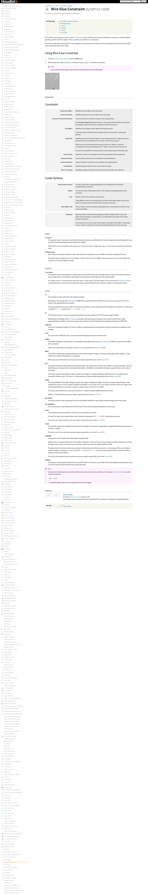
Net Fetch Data (8, 383)
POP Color (7, 424)
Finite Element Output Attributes (12, 6)
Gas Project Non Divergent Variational (14, 205)
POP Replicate (8, 492)
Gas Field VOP (7, 114)
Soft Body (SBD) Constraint (11, 709)
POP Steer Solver (8, 533)
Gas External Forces (9, 101)
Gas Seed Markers (9, 238)
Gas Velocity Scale (9, 277)
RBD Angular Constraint (10, 587)
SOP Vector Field (8, 672)
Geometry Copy (8, 311)
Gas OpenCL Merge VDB (10, 182)
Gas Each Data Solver (10, 86)
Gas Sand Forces (8, 233)
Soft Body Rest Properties (11, 726)
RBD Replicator (8, 621)
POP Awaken (7, 412)
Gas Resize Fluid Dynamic (11, 226)
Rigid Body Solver (9, 647)
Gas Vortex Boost (8, 290)
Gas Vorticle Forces (9, 298)
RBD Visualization (9, 631)
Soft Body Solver (8, 729)
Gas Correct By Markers (10, 68)
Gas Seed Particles (9, 241)
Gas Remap (7, 215)
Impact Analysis (8, 337)
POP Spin (6, 505)
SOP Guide (7, 662)
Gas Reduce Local (9, 210)
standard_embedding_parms (12, 888)
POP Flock (6, 445)
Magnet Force (7, 357)
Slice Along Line (8, 690)
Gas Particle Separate (10, 189)
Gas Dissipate (7, 81)
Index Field (7, 342)
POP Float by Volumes (10, 443)
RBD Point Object (8, 619)
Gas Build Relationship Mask (11, 50)
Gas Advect (7, 21)
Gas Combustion (8, 63)
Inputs (63, 26)
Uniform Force (8, 795)
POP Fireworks (8, 440)
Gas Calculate (7, 57)
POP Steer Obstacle (9, 523)
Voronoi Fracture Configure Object (13, 834)
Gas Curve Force (8, 73)
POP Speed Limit (8, 502)
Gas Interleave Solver (9, 143)
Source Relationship (9, 751)
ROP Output (7, 634)
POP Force (7, 450)
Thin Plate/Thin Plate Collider (12, 790)
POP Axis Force (8, 414)
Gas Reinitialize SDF (9, 213)
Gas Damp (7, 76)
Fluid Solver (7, 16)
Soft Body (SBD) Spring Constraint (13, 714)
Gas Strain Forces (8, 251)
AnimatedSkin (68, 495)
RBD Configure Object (10, 598)
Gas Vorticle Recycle (9, 303)
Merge (5, 368)
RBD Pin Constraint (9, 616)
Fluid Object (7, 13)
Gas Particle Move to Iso (10, 187)
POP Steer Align (8, 513)
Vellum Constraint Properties (12, 805)
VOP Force (7, 798)
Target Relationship (9, 785)
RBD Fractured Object (10, 600)
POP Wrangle (7, 557)
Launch (56, 495)
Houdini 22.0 (49, 6)
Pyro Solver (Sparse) (9, 585)
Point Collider (7, 572)
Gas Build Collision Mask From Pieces (14, 45)
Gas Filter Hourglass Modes (11, 122)
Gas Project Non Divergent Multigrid (13, 202)
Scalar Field (7, 675)
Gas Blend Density (9, 37)
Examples (64, 33)
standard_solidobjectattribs (11, 893)
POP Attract (7, 404)
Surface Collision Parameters (12, 774)
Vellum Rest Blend (9, 813)
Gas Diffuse (7, 78)
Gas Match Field (8, 161)
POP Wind (6, 551)
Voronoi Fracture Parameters (12, 836)
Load (48, 495)
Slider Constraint (8, 696)
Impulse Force (8, 339)
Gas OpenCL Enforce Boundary (12, 179)
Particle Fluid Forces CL (10, 562)
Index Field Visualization (10, 345)
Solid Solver (7, 744)
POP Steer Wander (9, 538)
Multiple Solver (8, 378)
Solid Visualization (9, 748)
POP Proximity (8, 489)
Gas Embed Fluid (8, 89)
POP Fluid (6, 448)
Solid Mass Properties (10, 739)
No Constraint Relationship (11, 388)
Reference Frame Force (10, 642)
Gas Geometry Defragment (11, 125)
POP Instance (7, 461)
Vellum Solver (7, 816)
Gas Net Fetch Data (9, 164)
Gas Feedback (7, 109)
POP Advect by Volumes (10, 401)
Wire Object (76, 37)
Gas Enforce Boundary (10, 91)
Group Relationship (9, 329)
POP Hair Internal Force (10, 458)
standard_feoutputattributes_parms (14, 890)
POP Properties (8, 487)
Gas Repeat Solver (9, 218)
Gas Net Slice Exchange (10, 174)
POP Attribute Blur (9, 406)
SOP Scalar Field (8, 667)
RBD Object (7, 611)
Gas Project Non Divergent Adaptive (13, 200)
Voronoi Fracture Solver (10, 839)
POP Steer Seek (8, 528)
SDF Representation (9, 657)
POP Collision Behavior (10, 417)
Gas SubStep (7, 257)
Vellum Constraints (9, 808)
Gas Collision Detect (9, 60)
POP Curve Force (8, 427)
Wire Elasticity (8, 859)
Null (5, 393)
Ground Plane (7, 324)
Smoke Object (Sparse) (10, 701)
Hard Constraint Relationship (12, 332)
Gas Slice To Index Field (10, 246)
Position (6, 580)
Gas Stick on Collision (10, 249)
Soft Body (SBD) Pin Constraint (12, 711)
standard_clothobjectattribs (11, 885)
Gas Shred (7, 244)
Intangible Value (8, 352)
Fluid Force (7, 11)
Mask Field (7, 360)
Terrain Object (8, 787)
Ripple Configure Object (10, 649)
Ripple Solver (7, 654)
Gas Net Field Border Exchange (12, 166)
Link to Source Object (10, 355)
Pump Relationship (9, 582)
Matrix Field (7, 362)
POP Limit (6, 469)
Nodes (57, 6)
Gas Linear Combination (10, 153)
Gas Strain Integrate (9, 254)
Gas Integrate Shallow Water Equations (14, 138)
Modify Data (7, 370)
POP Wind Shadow (9, 554)
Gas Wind (6, 308)
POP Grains (7, 453)
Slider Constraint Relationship (12, 698)
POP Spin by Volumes (10, 507)
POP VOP (6, 546)
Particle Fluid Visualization (11, 564)
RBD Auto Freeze (8, 593)
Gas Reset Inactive (9, 220)
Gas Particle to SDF (9, 194)
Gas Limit (6, 148)
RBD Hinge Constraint (10, 606)
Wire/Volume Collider (10, 878)
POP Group (7, 456)
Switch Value (7, 782)
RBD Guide (7, 603)
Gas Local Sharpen (9, 156)
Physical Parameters (9, 569)
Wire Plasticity (8, 870)
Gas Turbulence (8, 272)
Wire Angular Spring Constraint (12, 854)
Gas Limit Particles (9, 151)
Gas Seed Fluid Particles (10, 236)
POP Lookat (7, 476)
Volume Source (8, 829)
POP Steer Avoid (8, 515)
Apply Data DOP (124, 281)
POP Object (7, 484)
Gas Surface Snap (9, 259)
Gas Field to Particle (9, 120)
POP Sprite (7, 510)
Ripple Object (7, 652)
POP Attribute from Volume (11, 409)
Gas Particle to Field (9, 192)
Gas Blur (6, 39)
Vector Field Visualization (11, 803)
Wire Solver (7, 872)
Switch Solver (7, 779)
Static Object (7, 764)
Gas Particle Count (9, 184)
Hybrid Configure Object (10, 334)
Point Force (7, 575)
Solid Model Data (8, 741)
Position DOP (119, 472)
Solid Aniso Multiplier (9, 734)
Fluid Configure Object (10, 8)
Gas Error (6, 99)
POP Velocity (7, 549)
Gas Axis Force (8, 34)
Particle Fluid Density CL (10, 559)
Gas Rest (6, 228)
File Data (6, 3)
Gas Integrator (8, 140)
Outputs (63, 28)
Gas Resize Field (8, 223)
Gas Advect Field (8, 26)
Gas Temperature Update (11, 270)
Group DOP (104, 360)
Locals (63, 30)
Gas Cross (6, 70)
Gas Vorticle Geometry (10, 301)
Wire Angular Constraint (10, 852)
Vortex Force (7, 841)
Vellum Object (8, 811)
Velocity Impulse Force (10, 821)
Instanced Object (8, 350)
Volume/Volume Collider (10, 831)
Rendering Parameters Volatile (12, 644)
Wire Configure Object (10, 857)
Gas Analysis (7, 29)
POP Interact (7, 463)
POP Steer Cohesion (9, 518)
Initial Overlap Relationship (11, 347)
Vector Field (7, 800)
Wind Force (7, 849)
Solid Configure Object (10, 736)
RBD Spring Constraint (10, 626)
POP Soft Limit (8, 494)
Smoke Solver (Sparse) (10, 703)
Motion (6, 373)
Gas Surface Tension (9, 262)
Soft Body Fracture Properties (12, 719)
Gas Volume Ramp (9, 288)
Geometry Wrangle (9, 316)
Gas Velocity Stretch (9, 280)
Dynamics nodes (67, 6)
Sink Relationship (8, 688)
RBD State (7, 629)
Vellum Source (8, 818)
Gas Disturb (7, 83)
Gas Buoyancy (8, 52)
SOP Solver (7, 670)
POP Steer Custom (9, 520)
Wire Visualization (9, 875)
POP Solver (7, 497)
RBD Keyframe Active (10, 608)
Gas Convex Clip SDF (9, 65)
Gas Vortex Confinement (10, 293)
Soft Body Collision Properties (12, 716)
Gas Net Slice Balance (10, 171)
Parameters (66, 23)
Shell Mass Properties (9, 685)
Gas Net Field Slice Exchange (11, 169)
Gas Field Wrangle (9, 117)
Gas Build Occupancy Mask (11, 47)
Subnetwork (7, 772)
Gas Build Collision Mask (10, 42)
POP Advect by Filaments (10, 399)
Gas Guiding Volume (9, 133)
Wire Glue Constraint (62, 59)
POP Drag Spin (8, 435)
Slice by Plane (7, 693)
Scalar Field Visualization (11, 678)
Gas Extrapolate (8, 104)
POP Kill (6, 466)
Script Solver (7, 680)
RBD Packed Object (9, 613)
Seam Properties (8, 683)
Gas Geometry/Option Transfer (12, 130)
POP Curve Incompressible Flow (12, 430)
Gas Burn (6, 55)
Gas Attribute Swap (9, 32)
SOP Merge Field (8, 665)
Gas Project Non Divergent (11, 197)
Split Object (7, 759)
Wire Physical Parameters (11, 867)
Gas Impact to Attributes (10, 135)
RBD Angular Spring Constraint (12, 590)
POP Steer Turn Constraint (11, 536)
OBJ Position (7, 396)
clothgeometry (8, 883)
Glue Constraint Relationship (11, 319)
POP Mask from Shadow (10, 479)
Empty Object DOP (104, 341)
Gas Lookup (7, 158)
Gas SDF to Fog (8, 231)
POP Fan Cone (8, 437)
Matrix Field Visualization (11, 365)
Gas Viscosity (7, 282)
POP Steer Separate (9, 531)
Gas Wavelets (7, 306)
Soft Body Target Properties (11, 731)
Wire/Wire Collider (9, 880)
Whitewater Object (9, 844)
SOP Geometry (8, 660)
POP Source (7, 500)
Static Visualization (9, 769)
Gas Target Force (8, 267)
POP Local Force (8, 471)
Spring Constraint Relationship (12, 761)
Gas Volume (7, 285)
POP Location (7, 474)
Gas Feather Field (8, 107)
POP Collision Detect (9, 419)
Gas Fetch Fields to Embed (11, 112)
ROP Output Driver (9, 637)
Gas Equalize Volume (9, 96)
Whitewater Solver (9, 846)
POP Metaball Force (9, 482)
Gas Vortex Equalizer (9, 295)
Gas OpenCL (7, 177)
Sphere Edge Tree (8, 754)
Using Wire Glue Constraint (69, 21)
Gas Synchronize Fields (10, 264)
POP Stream (7, 541)
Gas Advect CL (8, 24)
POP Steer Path (8, 526)
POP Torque (7, 544)
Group (5, 326)
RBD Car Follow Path (9, 595)
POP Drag (6, 432)
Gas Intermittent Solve (10, 145)
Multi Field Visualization (10, 375)
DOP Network (72, 301)
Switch (6, 777)
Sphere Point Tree (9, 756)
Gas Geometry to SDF (10, 127)
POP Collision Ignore (9, 422)
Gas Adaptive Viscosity (10, 19)
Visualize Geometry (9, 823)
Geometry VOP (8, 314)
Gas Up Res (7, 275)
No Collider (7, 386)
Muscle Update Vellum (10, 380)
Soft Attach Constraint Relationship (13, 706)
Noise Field (7, 391)
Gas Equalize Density (9, 94)
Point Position (7, 577)
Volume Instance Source (10, 826)
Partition (6, 567)
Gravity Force (7, 321)
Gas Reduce (7, 207)
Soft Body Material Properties (12, 724)
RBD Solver (7, 624)
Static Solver (7, 766)
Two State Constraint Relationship (13, 792)
